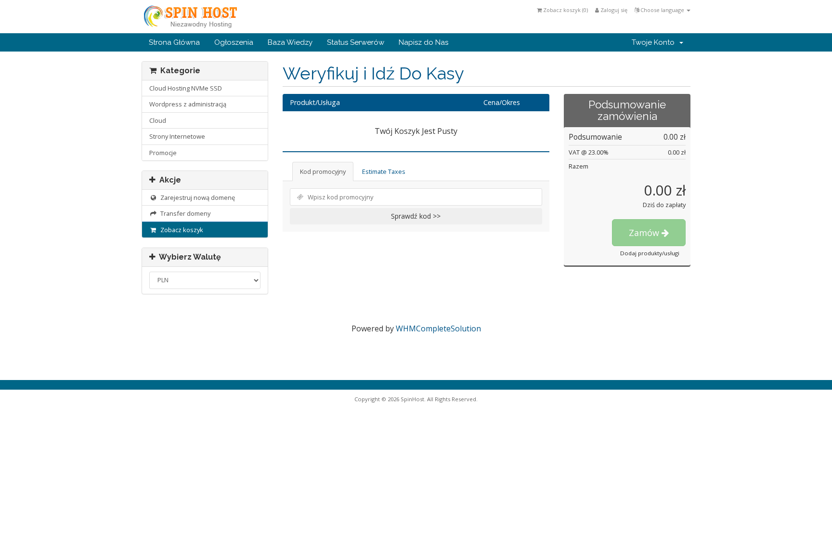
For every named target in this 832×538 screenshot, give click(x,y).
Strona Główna (174, 42)
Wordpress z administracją (187, 104)
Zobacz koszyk (180, 229)
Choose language (662, 9)
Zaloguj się (613, 9)
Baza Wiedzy (290, 42)
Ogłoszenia (233, 42)
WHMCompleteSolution (438, 328)
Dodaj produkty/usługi (649, 253)
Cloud (157, 120)
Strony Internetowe (177, 136)
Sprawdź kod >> (416, 216)
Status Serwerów (355, 42)
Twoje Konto (655, 42)
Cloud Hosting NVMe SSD (185, 88)
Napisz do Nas (423, 42)
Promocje (163, 152)
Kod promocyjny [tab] (323, 171)
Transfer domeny (183, 213)
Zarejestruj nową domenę (196, 197)
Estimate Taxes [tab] (383, 171)
